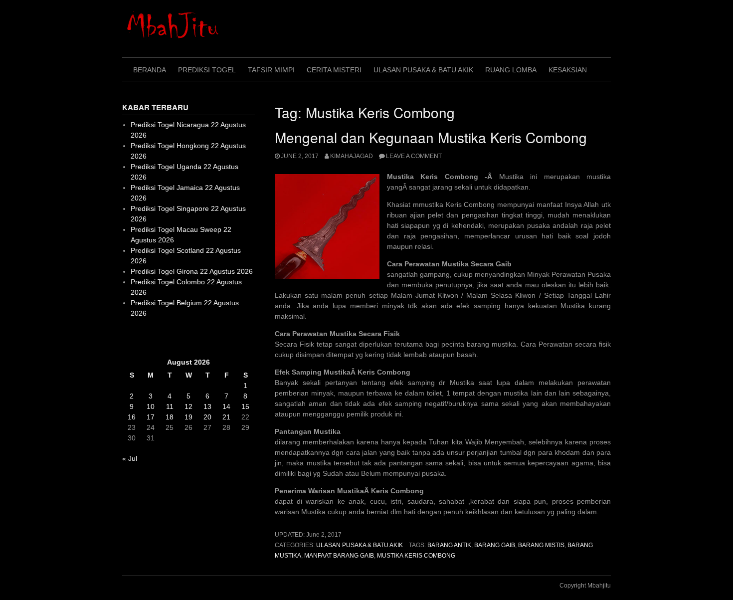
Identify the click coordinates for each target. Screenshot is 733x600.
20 (207, 417)
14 (226, 406)
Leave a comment (414, 156)
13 (207, 406)
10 (151, 406)
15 (245, 406)
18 (170, 417)
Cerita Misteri (334, 70)
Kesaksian (568, 70)
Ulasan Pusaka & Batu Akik (423, 70)
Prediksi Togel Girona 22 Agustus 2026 (192, 271)
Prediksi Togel (207, 70)
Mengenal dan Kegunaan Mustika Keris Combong (431, 137)
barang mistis (541, 545)
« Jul (129, 458)
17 (151, 417)
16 (132, 417)
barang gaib (494, 545)
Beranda (149, 70)
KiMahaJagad (351, 156)
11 (170, 406)
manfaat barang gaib (339, 555)
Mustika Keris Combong (416, 555)
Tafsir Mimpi (271, 70)
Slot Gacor (139, 338)
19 (188, 417)
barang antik (449, 545)
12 (188, 406)
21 (226, 417)
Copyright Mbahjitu (585, 585)
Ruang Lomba (511, 70)
